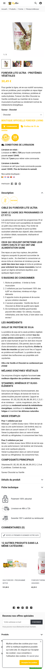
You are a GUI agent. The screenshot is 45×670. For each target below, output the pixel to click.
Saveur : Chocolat (9, 110)
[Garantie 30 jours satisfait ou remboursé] (6, 137)
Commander (10, 126)
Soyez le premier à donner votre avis (21, 535)
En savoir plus (33, 656)
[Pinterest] (19, 183)
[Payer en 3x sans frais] (15, 137)
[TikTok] (31, 607)
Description (7, 192)
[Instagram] (22, 607)
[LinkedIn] (26, 607)
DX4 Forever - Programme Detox (14, 581)
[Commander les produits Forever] (8, 177)
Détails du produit (10, 479)
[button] (35, 3)
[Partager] (12, 183)
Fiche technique (9, 487)
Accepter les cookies (29, 662)
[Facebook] (13, 607)
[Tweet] (15, 183)
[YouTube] (18, 607)
